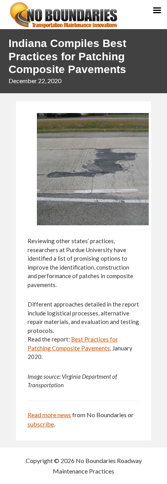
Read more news (49, 414)
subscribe (41, 424)
